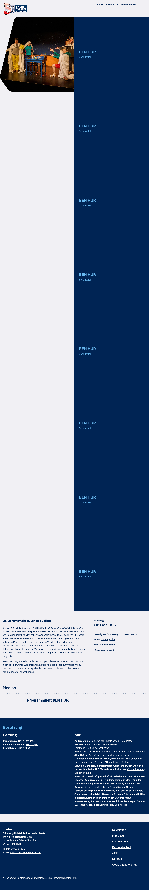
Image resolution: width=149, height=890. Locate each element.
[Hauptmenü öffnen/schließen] (144, 4)
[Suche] (139, 4)
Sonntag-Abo (108, 639)
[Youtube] (121, 877)
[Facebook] (117, 877)
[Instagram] (113, 877)
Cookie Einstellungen (125, 864)
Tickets (99, 4)
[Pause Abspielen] (112, 605)
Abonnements (128, 4)
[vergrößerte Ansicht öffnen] (37, 54)
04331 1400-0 (18, 849)
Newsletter (112, 4)
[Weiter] (141, 605)
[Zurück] (82, 605)
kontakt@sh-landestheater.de (25, 852)
